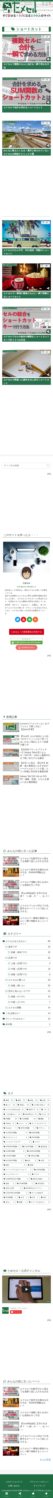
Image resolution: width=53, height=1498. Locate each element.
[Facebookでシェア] (9, 1007)
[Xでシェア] (9, 999)
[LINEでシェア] (44, 1007)
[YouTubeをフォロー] (23, 619)
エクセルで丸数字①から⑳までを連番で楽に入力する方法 (34, 860)
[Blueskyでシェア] (32, 999)
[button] (48, 465)
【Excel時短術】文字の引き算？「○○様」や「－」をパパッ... (34, 896)
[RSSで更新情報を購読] (35, 619)
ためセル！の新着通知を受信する (26, 632)
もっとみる (45, 1459)
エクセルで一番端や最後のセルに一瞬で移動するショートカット (34, 921)
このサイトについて (13, 1482)
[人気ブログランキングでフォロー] (27, 641)
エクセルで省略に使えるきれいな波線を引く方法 (34, 883)
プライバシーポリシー (39, 1482)
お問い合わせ (14, 1486)
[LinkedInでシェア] (20, 1014)
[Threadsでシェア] (20, 1007)
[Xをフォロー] (17, 619)
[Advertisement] (26, 174)
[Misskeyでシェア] (44, 999)
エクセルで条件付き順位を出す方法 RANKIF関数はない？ (34, 872)
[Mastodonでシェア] (20, 999)
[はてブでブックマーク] (32, 1007)
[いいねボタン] (43, 36)
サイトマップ (39, 1486)
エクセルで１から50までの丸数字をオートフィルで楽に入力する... (34, 908)
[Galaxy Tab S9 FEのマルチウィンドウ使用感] (26, 1289)
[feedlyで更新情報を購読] (29, 619)
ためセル (26, 583)
